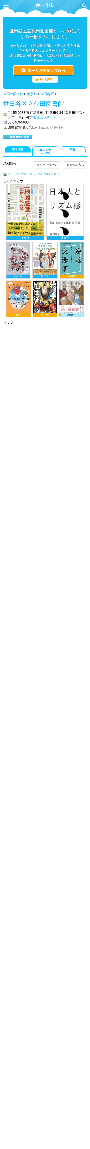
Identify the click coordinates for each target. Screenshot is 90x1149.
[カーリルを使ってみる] (43, 70)
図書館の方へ (75, 165)
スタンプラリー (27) (45, 151)
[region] (45, 250)
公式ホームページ (53, 117)
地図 (35, 117)
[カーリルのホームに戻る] (45, 7)
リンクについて (47, 165)
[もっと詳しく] (45, 81)
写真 (73, 149)
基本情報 (18, 149)
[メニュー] (6, 6)
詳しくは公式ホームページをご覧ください (33, 174)
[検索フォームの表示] (84, 6)
